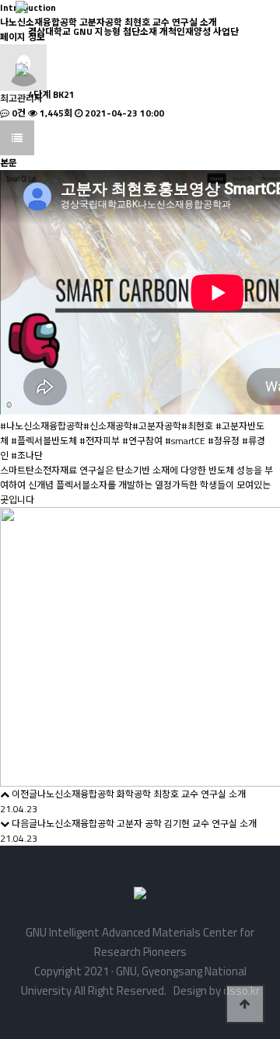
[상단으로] (245, 1004)
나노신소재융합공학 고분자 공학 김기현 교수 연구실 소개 (147, 823)
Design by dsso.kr (214, 990)
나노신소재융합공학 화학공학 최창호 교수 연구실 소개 (141, 794)
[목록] (17, 137)
